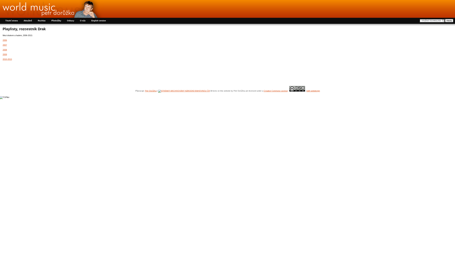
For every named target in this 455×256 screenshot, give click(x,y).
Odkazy (70, 21)
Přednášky (56, 21)
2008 (5, 50)
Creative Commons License (276, 91)
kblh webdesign (313, 91)
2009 (5, 54)
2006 (5, 40)
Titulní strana (11, 21)
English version (98, 21)
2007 (5, 45)
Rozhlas (42, 21)
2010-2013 (7, 59)
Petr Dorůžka (151, 91)
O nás (82, 21)
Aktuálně (28, 21)
